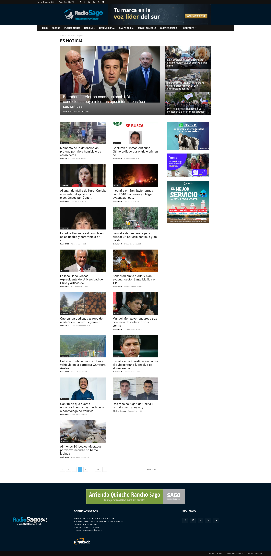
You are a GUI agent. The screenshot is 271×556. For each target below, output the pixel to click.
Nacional (89, 28)
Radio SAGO (64, 158)
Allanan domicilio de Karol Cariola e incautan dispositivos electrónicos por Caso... (83, 194)
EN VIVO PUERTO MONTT (235, 553)
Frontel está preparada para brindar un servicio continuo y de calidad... (135, 236)
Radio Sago (67, 111)
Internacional (107, 28)
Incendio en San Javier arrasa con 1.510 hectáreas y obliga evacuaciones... (133, 194)
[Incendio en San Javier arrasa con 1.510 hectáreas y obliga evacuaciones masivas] (135, 175)
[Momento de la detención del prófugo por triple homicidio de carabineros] (83, 133)
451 (98, 469)
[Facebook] (85, 2)
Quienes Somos (168, 28)
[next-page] (104, 469)
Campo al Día (126, 28)
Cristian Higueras (119, 411)
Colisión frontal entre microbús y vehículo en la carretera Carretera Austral (83, 364)
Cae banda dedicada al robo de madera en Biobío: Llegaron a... (81, 320)
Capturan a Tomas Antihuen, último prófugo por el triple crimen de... (135, 151)
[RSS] (94, 2)
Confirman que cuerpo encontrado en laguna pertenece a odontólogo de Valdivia (82, 407)
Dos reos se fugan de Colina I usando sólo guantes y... (133, 405)
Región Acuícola (146, 28)
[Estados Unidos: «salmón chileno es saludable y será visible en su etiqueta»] (83, 218)
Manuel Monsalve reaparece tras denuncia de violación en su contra (135, 321)
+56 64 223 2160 (90, 524)
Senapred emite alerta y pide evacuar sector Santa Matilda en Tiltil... (134, 279)
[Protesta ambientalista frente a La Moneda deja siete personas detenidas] (188, 103)
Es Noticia (71, 35)
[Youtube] (103, 2)
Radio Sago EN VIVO (66, 2)
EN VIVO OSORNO (216, 553)
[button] (80, 2)
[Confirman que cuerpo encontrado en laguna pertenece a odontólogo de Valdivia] (83, 388)
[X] (99, 2)
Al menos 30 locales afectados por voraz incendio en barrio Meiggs (81, 449)
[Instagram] (89, 2)
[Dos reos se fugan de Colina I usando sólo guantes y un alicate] (135, 388)
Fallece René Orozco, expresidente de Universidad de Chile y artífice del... (81, 279)
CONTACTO (188, 28)
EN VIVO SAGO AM (255, 553)
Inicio (62, 35)
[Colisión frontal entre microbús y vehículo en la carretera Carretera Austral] (83, 346)
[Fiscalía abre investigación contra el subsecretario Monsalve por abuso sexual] (135, 346)
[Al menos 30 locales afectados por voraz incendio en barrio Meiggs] (83, 431)
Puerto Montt (72, 28)
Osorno (56, 28)
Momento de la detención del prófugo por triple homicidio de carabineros (80, 151)
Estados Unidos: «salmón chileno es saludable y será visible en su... (82, 236)
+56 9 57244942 (91, 527)
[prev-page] (62, 469)
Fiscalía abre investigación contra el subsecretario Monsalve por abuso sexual (135, 364)
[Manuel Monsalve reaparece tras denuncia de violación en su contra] (135, 303)
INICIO (45, 28)
